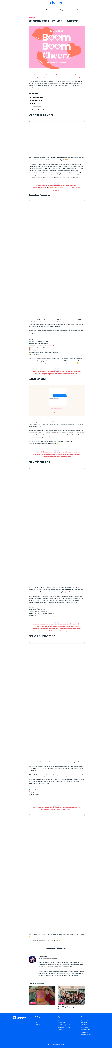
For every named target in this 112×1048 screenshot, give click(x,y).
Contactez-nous (62, 1022)
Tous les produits (85, 1020)
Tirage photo (84, 1024)
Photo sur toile (84, 1025)
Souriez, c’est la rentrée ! (37, 1007)
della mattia (61, 1044)
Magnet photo (84, 1027)
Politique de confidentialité (64, 1024)
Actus (41, 10)
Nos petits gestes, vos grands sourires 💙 (71, 1008)
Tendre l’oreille (37, 100)
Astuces (55, 10)
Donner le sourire (37, 97)
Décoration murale (85, 1029)
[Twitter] (55, 951)
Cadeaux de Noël (85, 1035)
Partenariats (61, 1029)
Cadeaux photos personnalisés (89, 1030)
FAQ (59, 1030)
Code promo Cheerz (63, 1025)
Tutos (47, 10)
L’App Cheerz (63, 10)
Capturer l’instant (38, 110)
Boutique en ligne (75, 10)
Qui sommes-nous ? (63, 1020)
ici (47, 188)
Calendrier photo (85, 1032)
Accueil (34, 10)
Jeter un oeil (36, 104)
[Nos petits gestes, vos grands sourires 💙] (71, 995)
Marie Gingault (42, 956)
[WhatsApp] (56, 951)
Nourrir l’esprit (36, 107)
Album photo (84, 1022)
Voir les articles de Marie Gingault (47, 958)
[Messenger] (57, 951)
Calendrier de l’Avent (86, 1034)
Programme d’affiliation (64, 1027)
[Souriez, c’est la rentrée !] (42, 995)
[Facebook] (54, 951)
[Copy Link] (59, 951)
